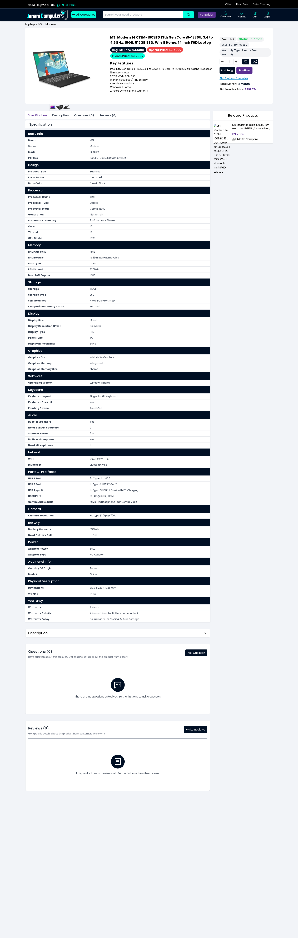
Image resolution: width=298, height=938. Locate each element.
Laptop (30, 24)
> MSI (38, 24)
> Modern (49, 24)
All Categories (85, 15)
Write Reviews (195, 730)
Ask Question (196, 653)
